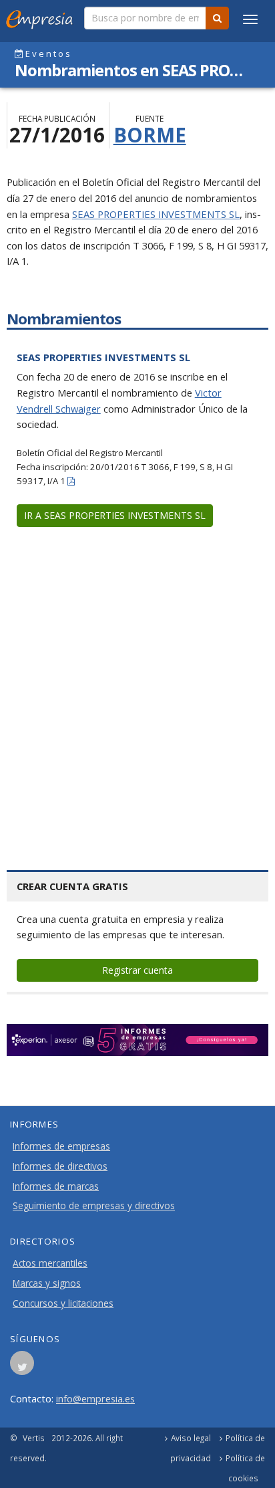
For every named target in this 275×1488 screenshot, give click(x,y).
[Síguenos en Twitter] (22, 1367)
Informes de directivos (60, 1166)
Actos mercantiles (50, 1263)
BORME (149, 134)
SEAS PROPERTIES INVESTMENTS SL (156, 214)
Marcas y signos (47, 1283)
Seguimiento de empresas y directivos (94, 1206)
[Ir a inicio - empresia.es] (42, 16)
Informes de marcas (56, 1186)
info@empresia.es (95, 1398)
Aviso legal (191, 1437)
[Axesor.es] (137, 1040)
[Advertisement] (137, 681)
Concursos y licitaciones (63, 1303)
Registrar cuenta (137, 970)
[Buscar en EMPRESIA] (217, 18)
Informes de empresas (61, 1146)
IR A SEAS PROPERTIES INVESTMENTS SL (115, 515)
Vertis (34, 1437)
